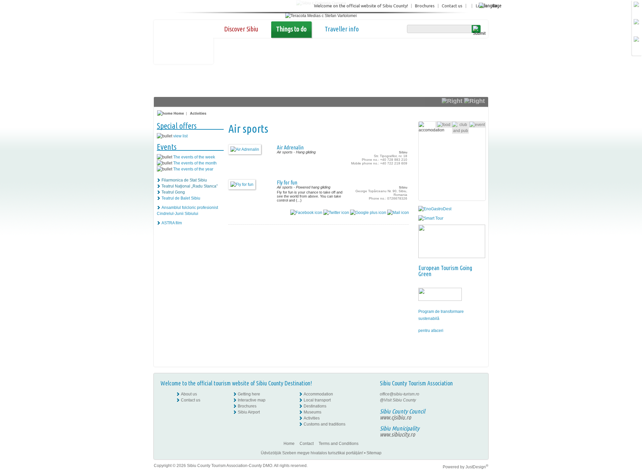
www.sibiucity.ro (397, 434)
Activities (198, 113)
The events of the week (194, 157)
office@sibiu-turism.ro (399, 394)
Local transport (317, 400)
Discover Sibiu (241, 29)
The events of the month (195, 163)
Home (178, 113)
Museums (312, 412)
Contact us (452, 5)
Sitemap (374, 453)
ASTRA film (172, 223)
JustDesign (476, 467)
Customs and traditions (324, 424)
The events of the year (193, 169)
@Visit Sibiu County (398, 400)
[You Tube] (476, 412)
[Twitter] (476, 406)
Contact (307, 443)
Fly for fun (287, 183)
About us (189, 394)
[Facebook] (476, 394)
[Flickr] (476, 400)
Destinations (315, 406)
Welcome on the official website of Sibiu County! (361, 5)
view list (180, 136)
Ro (494, 5)
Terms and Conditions (338, 443)
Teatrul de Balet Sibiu (181, 198)
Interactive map (251, 400)
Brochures (425, 5)
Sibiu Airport (249, 412)
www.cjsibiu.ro (395, 417)
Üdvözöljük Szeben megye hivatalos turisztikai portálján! (312, 453)
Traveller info (342, 29)
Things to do (291, 29)
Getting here (249, 394)
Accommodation (318, 394)
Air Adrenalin (290, 147)
